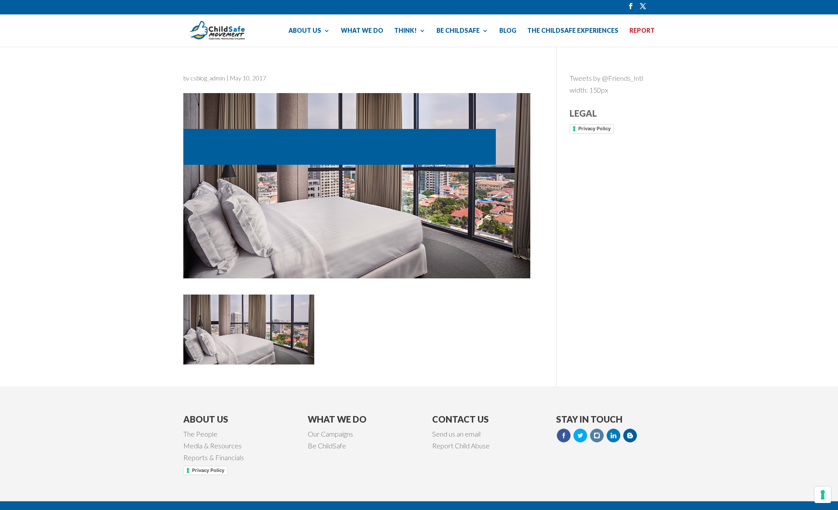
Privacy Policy (594, 128)
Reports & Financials (213, 457)
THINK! (405, 31)
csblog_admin (208, 78)
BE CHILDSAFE (458, 31)
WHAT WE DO (362, 31)
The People (200, 434)
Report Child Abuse (461, 445)
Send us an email (456, 434)
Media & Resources (212, 445)
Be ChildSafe (327, 445)
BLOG (507, 31)
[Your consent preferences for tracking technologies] (822, 494)
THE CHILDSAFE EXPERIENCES (572, 31)
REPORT (642, 31)
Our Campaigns (330, 434)
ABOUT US (304, 31)
